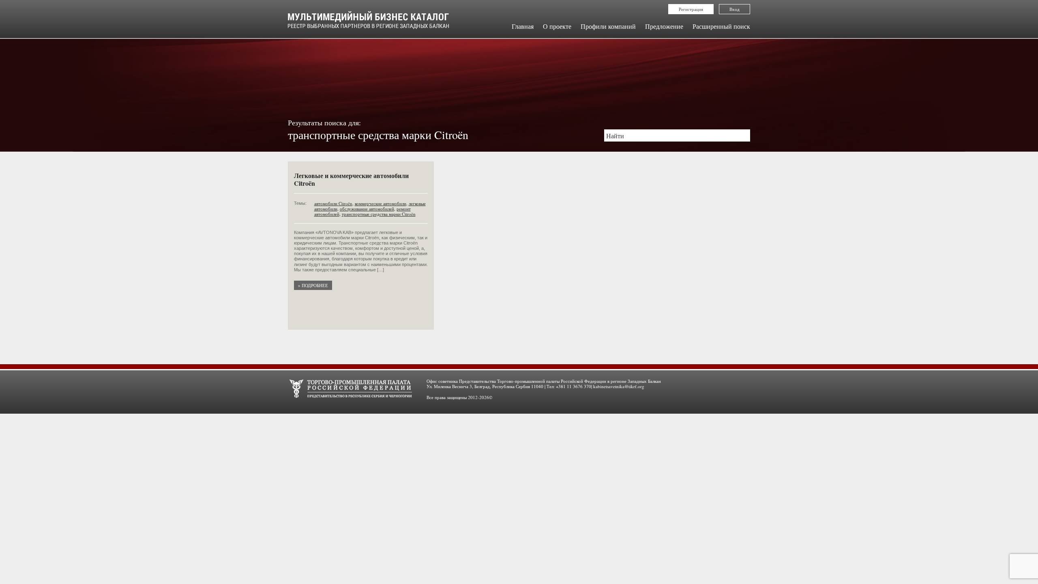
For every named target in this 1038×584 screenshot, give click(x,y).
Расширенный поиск (721, 26)
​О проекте (557, 26)
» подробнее (313, 285)
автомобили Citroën (333, 203)
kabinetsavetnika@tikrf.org (618, 386)
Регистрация (691, 9)
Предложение (664, 26)
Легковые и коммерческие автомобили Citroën (351, 179)
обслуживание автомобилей (367, 209)
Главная (523, 26)
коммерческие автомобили (380, 203)
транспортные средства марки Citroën (379, 214)
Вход (734, 9)
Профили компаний (608, 26)
